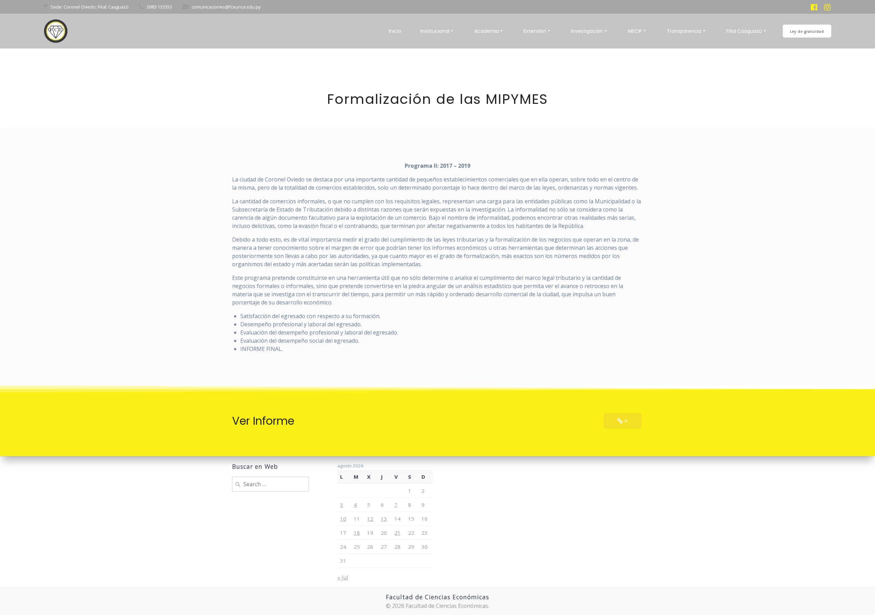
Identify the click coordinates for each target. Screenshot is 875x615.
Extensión (535, 31)
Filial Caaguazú (744, 31)
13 (384, 518)
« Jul (342, 577)
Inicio (395, 31)
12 (370, 518)
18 (357, 532)
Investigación (587, 31)
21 (397, 532)
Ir (626, 421)
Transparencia (684, 31)
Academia (486, 31)
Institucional (434, 31)
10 (343, 518)
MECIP (635, 31)
